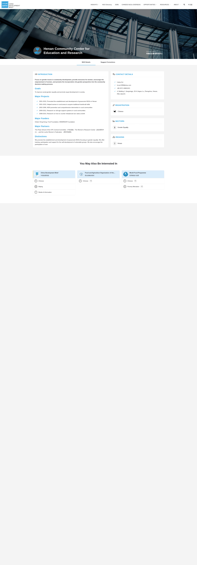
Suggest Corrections (108, 62)
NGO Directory (107, 4)
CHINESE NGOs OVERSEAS (131, 4)
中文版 (190, 4)
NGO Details (86, 62)
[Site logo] (11, 4)
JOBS (117, 4)
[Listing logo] (37, 51)
